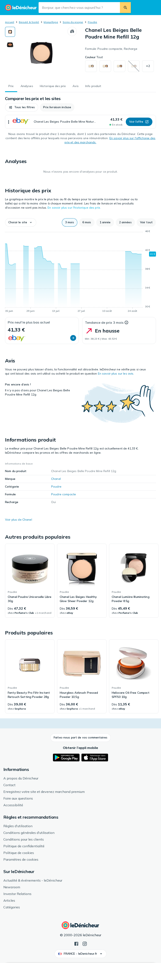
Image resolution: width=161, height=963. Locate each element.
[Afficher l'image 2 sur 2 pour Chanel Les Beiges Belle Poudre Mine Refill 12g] (10, 45)
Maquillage (51, 22)
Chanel (56, 479)
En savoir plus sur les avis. (116, 373)
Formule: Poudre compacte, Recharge (111, 49)
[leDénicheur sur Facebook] (76, 943)
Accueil (9, 22)
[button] (148, 66)
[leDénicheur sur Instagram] (84, 943)
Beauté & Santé (29, 22)
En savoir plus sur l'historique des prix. (74, 207)
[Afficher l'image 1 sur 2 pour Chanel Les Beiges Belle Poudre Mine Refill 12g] (10, 32)
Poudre (92, 22)
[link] (30, 581)
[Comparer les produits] (72, 31)
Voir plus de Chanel (18, 519)
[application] (80, 272)
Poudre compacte (63, 494)
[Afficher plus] (8, 122)
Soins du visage (73, 22)
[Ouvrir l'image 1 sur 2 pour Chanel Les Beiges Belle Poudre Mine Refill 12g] (41, 53)
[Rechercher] (125, 7)
